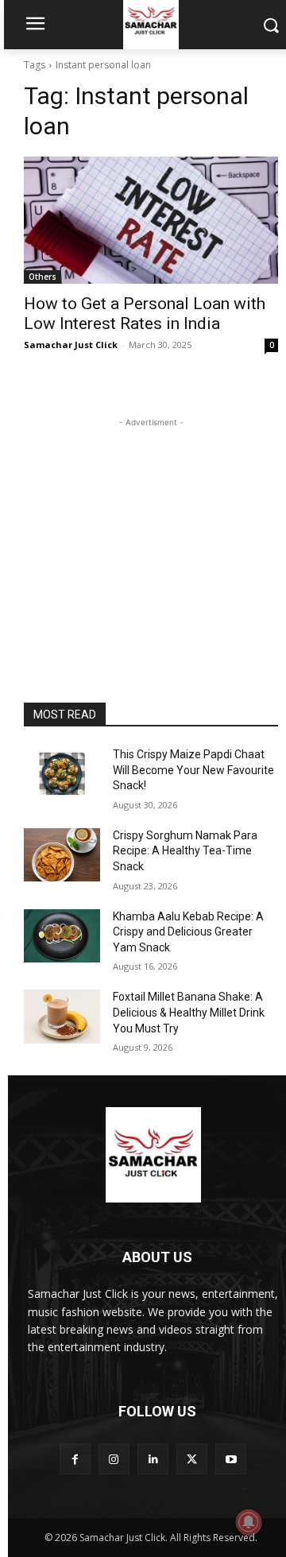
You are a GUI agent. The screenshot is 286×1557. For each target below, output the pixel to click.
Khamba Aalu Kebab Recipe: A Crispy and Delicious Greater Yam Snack (188, 932)
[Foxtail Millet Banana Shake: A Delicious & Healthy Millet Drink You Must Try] (62, 1016)
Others (42, 276)
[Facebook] (75, 1458)
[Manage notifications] (248, 1522)
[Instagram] (114, 1458)
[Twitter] (191, 1458)
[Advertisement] (151, 530)
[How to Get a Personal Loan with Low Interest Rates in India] (151, 220)
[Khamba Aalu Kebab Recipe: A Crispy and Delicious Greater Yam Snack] (62, 935)
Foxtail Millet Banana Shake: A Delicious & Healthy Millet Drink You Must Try (189, 1012)
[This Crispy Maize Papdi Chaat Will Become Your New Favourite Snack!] (62, 773)
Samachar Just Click (71, 345)
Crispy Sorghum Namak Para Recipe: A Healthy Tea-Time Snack (185, 851)
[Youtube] (230, 1458)
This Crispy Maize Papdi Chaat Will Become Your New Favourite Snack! (193, 770)
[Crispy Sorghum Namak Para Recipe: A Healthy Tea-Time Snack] (62, 854)
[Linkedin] (152, 1458)
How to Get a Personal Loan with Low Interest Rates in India (144, 313)
